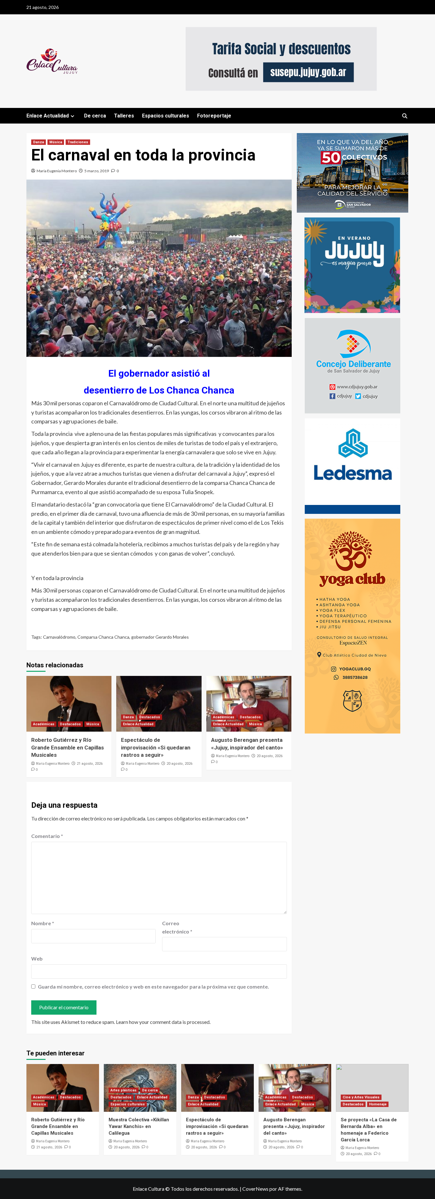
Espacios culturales (165, 116)
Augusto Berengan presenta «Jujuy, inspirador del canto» (294, 1126)
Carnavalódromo (59, 637)
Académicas (43, 724)
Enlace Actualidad (47, 116)
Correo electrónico (177, 927)
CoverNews (255, 1189)
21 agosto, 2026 (90, 764)
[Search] (405, 116)
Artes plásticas (124, 1090)
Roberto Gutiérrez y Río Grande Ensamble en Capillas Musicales (67, 747)
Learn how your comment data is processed (163, 1022)
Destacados (70, 724)
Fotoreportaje (214, 116)
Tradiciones (78, 142)
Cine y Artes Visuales (361, 1097)
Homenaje (378, 1104)
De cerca (95, 116)
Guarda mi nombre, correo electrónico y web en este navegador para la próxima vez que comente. (153, 986)
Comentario (47, 836)
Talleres (124, 116)
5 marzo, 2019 (96, 170)
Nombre (42, 923)
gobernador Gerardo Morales (160, 637)
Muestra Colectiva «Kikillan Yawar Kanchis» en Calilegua (139, 1126)
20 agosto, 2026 (179, 764)
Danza (38, 142)
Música (55, 142)
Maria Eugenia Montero (57, 170)
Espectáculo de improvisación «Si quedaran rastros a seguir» (155, 747)
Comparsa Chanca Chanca (103, 637)
